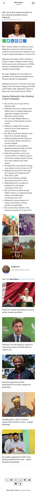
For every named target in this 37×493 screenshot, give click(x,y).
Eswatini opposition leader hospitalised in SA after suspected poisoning (16, 384)
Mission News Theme (12, 490)
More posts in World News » (27, 279)
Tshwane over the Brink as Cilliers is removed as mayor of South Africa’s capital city (17, 347)
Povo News (18, 2)
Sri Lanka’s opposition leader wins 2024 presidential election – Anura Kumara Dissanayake (16, 459)
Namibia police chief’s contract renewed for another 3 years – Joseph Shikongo (17, 422)
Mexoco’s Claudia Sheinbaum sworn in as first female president (18, 310)
